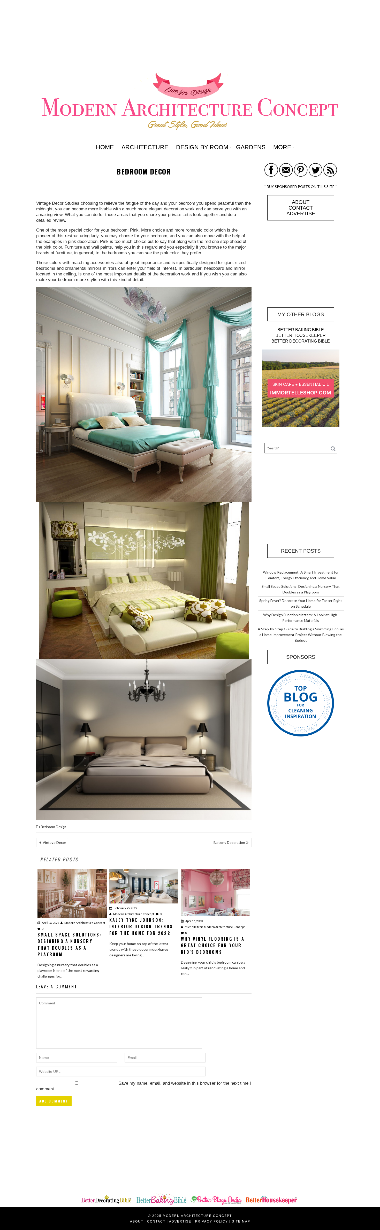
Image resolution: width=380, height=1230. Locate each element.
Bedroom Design (53, 827)
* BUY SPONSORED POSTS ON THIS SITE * (300, 186)
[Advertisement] (190, 36)
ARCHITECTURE (144, 147)
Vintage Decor (54, 842)
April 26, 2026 (50, 922)
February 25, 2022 (125, 908)
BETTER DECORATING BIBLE (300, 341)
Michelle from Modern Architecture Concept (214, 927)
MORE (282, 147)
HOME (105, 147)
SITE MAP (241, 1221)
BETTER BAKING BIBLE (300, 330)
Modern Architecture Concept (84, 922)
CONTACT (300, 208)
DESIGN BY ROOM (202, 147)
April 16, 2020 (193, 921)
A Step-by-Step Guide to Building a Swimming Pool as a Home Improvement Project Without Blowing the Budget (301, 634)
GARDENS (250, 147)
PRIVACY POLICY (211, 1221)
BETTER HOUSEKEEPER (301, 335)
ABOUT (300, 202)
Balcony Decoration (229, 842)
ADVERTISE (300, 213)
